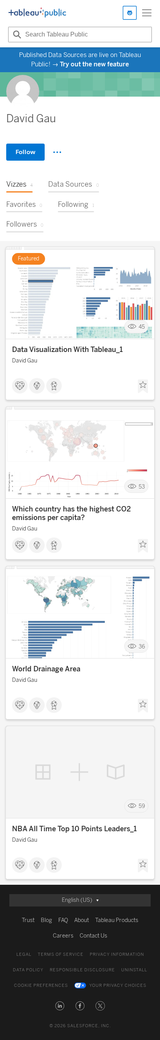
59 (142, 806)
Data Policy (28, 969)
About (81, 920)
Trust (28, 920)
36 (142, 646)
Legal (23, 954)
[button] (60, 1006)
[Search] (15, 34)
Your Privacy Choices (117, 985)
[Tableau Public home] (37, 13)
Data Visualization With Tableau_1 (67, 349)
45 (142, 326)
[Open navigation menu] (147, 13)
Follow (25, 152)
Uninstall (134, 969)
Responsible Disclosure (82, 969)
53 (142, 486)
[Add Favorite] (143, 386)
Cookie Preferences (41, 985)
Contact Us (93, 936)
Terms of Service (60, 954)
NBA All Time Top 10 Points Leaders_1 (74, 829)
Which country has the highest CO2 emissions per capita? (71, 513)
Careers (63, 936)
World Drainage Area (46, 669)
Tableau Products (116, 920)
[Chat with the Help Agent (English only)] (130, 13)
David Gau (24, 360)
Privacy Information (117, 954)
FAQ (63, 920)
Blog (46, 920)
